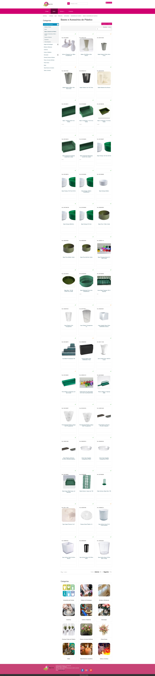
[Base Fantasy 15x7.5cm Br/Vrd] (69, 182)
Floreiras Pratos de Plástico (49, 57)
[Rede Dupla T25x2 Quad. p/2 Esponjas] (69, 482)
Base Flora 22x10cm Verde (86, 257)
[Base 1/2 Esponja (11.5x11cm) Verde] (86, 111)
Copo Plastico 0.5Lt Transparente (68, 326)
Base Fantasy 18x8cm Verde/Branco (86, 191)
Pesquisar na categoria (106, 23)
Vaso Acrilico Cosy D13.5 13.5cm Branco (104, 524)
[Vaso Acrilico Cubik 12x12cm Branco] (69, 548)
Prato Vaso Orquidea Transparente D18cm (104, 458)
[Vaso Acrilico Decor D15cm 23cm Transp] (104, 548)
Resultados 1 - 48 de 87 (107, 27)
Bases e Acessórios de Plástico (50, 31)
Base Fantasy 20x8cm (104, 191)
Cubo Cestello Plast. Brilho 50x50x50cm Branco (104, 326)
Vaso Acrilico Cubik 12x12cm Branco (68, 558)
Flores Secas (46, 62)
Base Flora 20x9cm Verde (68, 257)
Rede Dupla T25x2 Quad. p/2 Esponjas (68, 491)
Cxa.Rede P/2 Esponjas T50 (68, 358)
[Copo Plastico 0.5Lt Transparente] (69, 316)
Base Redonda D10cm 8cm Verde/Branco (86, 291)
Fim (111, 572)
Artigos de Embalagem (48, 44)
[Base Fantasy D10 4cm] (86, 215)
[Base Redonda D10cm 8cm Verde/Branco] (86, 281)
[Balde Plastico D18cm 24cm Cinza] (104, 45)
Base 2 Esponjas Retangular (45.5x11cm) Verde (86, 156)
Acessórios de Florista (48, 24)
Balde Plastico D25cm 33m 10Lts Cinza (69, 88)
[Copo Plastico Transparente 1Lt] (86, 316)
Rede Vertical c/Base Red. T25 (104, 491)
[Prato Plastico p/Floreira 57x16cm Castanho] (104, 415)
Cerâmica (46, 49)
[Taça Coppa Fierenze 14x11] (69, 515)
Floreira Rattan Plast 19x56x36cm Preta (86, 359)
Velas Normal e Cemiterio (49, 67)
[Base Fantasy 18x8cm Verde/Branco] (86, 182)
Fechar (6, 674)
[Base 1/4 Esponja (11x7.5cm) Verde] (104, 111)
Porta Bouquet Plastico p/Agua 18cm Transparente (86, 425)
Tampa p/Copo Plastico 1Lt (86, 524)
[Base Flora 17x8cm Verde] (104, 215)
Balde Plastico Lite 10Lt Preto (86, 87)
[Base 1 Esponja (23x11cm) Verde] (69, 111)
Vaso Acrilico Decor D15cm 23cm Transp (104, 558)
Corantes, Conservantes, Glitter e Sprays (50, 34)
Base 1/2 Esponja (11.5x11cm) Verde (86, 121)
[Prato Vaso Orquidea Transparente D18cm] (104, 449)
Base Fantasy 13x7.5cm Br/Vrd (104, 155)
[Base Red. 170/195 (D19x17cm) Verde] (69, 281)
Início (92, 572)
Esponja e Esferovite (48, 37)
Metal (45, 65)
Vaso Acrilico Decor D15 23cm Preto (86, 558)
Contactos (71, 11)
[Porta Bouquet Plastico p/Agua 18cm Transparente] (86, 415)
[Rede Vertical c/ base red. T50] (86, 482)
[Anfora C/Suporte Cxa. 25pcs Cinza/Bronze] (69, 45)
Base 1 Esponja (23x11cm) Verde (69, 121)
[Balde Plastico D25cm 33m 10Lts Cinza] (69, 78)
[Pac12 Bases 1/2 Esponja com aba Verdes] (69, 382)
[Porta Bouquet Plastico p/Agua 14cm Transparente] (69, 415)
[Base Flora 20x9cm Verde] (69, 248)
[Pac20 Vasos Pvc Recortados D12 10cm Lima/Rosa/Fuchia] (86, 382)
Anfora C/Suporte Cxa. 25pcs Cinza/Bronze (68, 55)
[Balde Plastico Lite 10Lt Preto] (86, 78)
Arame (46, 29)
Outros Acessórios (48, 41)
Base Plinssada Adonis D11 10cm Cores (104, 257)
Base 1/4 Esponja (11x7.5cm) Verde (104, 121)
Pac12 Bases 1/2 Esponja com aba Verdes (68, 392)
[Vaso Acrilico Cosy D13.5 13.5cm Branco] (104, 515)
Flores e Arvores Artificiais (49, 60)
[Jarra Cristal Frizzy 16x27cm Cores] (104, 349)
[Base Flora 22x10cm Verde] (86, 248)
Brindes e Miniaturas (48, 47)
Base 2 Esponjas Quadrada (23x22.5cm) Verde (69, 156)
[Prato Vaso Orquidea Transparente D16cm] (86, 449)
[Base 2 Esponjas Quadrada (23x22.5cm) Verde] (69, 146)
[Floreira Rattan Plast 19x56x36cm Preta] (86, 349)
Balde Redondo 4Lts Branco (104, 87)
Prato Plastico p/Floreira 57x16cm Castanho (104, 425)
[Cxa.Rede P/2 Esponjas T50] (69, 349)
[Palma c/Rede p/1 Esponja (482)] (104, 382)
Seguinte (106, 572)
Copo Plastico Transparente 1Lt (86, 326)
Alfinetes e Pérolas (48, 27)
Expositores (46, 39)
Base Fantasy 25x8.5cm (68, 224)
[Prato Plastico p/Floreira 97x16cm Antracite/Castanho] (69, 449)
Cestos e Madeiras (47, 52)
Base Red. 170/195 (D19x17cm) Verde (68, 291)
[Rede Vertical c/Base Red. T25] (104, 482)
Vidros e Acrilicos (47, 70)
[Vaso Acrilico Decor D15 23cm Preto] (86, 548)
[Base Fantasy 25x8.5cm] (69, 215)
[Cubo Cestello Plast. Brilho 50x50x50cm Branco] (104, 316)
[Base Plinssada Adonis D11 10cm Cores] (104, 248)
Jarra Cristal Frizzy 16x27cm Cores (104, 359)
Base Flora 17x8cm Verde (104, 224)
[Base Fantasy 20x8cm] (104, 182)
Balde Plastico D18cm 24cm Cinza (104, 55)
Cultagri (46, 11)
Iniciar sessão (109, 2)
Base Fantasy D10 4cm (86, 224)
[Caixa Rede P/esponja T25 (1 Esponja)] (104, 281)
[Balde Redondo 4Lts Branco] (104, 78)
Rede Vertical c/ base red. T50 (86, 491)
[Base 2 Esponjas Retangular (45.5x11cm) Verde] (86, 146)
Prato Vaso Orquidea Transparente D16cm (86, 458)
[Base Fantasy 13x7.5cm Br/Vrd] (104, 146)
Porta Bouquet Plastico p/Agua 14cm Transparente (69, 425)
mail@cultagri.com (61, 670)
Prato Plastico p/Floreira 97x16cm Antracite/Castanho (68, 458)
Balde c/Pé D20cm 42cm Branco (86, 55)
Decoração (46, 54)
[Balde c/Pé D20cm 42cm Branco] (86, 45)
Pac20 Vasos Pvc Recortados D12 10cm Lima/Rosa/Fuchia (86, 392)
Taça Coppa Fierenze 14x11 (68, 524)
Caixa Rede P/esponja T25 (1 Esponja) (104, 291)
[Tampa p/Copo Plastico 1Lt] (86, 515)
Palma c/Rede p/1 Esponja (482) (104, 392)
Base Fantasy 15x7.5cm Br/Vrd (69, 191)
